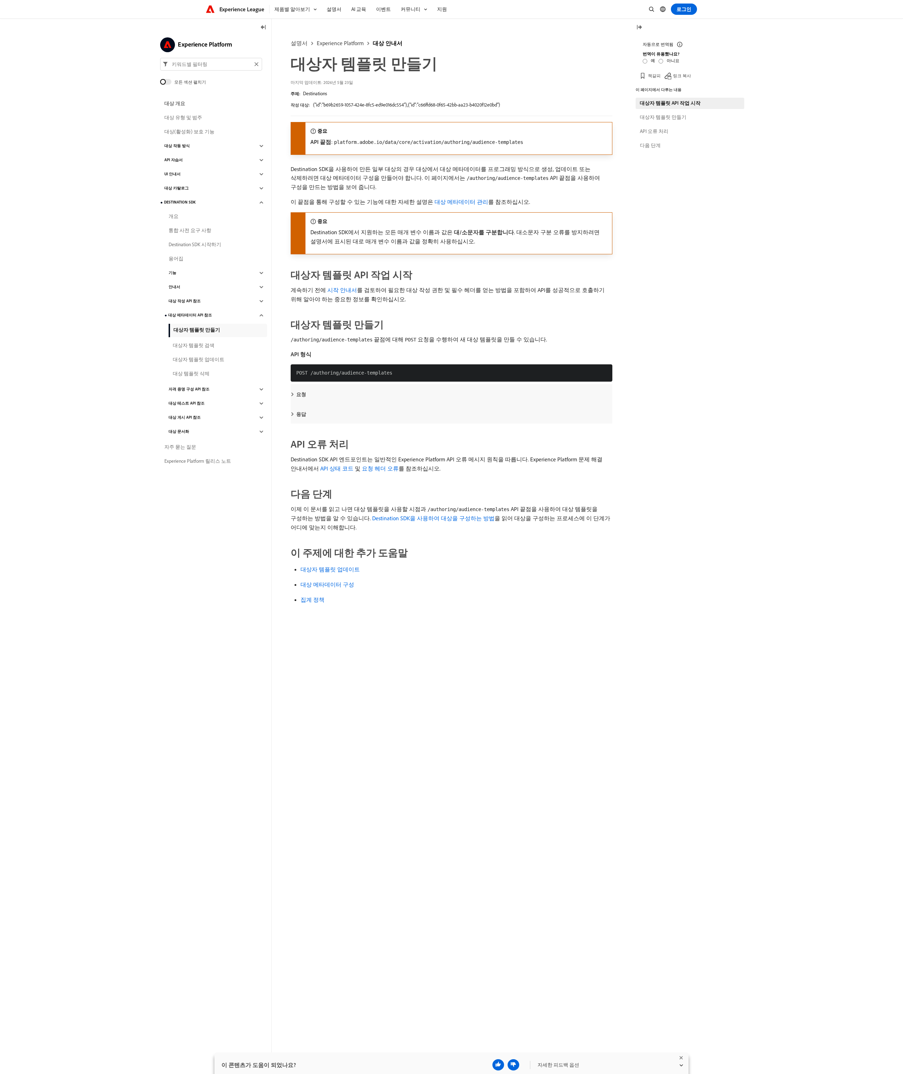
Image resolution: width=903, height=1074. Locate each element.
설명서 (299, 43)
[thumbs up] (498, 1064)
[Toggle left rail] (263, 28)
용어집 (176, 259)
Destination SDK (180, 202)
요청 (301, 394)
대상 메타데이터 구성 (327, 584)
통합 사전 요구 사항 (190, 230)
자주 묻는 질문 (180, 447)
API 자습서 (173, 160)
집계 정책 (313, 599)
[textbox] (211, 64)
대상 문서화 (179, 431)
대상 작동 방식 (177, 146)
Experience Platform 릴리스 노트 (197, 461)
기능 (172, 273)
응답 (301, 414)
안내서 (174, 287)
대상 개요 (174, 104)
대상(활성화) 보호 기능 (189, 132)
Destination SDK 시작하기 (195, 245)
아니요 (673, 60)
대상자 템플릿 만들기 (197, 330)
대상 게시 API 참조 (185, 417)
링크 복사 (682, 75)
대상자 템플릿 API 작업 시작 (670, 103)
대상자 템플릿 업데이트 (330, 569)
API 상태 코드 (336, 468)
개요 (173, 216)
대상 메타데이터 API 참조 (190, 315)
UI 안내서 (172, 174)
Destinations (315, 93)
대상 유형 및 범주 (183, 118)
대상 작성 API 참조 (185, 301)
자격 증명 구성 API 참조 (189, 389)
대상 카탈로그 (176, 188)
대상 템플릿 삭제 (191, 374)
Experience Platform (340, 43)
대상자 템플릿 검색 (193, 345)
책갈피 (654, 75)
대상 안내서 (387, 43)
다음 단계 (650, 145)
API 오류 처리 (654, 131)
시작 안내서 (342, 289)
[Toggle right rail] (639, 28)
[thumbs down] (513, 1064)
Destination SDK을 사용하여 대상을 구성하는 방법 (433, 518)
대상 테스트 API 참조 (187, 403)
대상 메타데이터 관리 (461, 201)
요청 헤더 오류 (380, 468)
